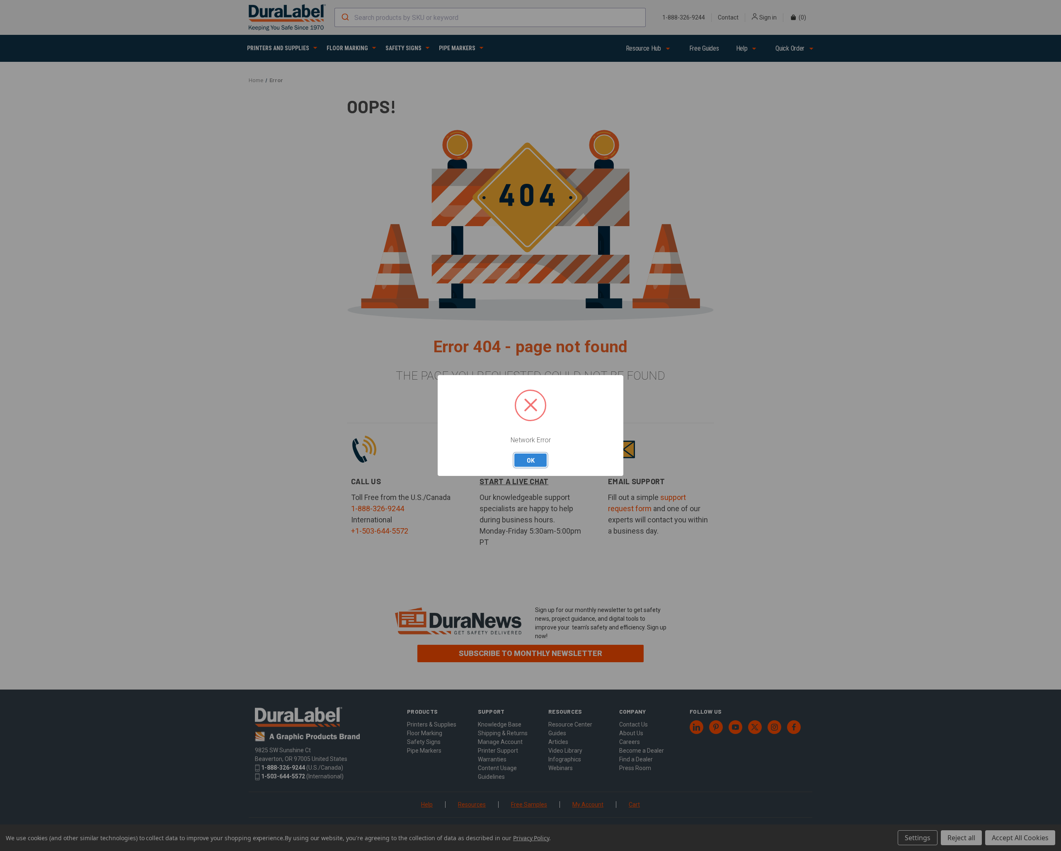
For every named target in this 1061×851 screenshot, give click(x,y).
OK (531, 460)
